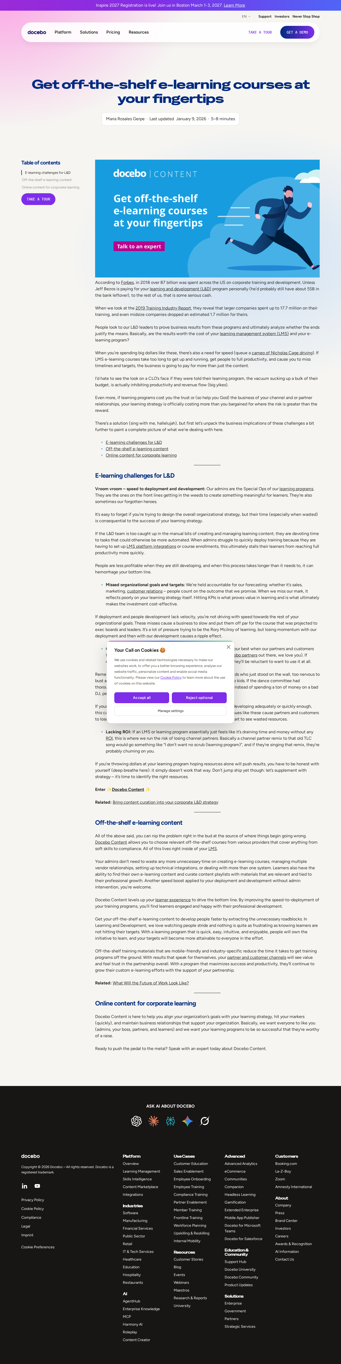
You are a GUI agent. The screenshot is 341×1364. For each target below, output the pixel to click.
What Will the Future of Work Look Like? (151, 982)
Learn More (234, 5)
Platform (63, 32)
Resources (139, 32)
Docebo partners (241, 655)
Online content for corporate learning (50, 187)
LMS (212, 848)
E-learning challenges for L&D (48, 173)
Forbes (127, 282)
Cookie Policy (171, 677)
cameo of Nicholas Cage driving (282, 352)
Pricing (113, 32)
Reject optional (199, 697)
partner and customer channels (256, 957)
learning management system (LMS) (254, 333)
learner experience (173, 899)
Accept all (141, 697)
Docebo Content (128, 789)
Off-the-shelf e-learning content (47, 180)
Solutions (89, 32)
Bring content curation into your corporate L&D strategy (165, 802)
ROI (109, 738)
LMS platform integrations (151, 546)
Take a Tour (38, 198)
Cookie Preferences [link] (38, 1247)
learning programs (296, 488)
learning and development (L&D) (180, 288)
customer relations (145, 591)
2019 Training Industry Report (163, 308)
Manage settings (171, 711)
